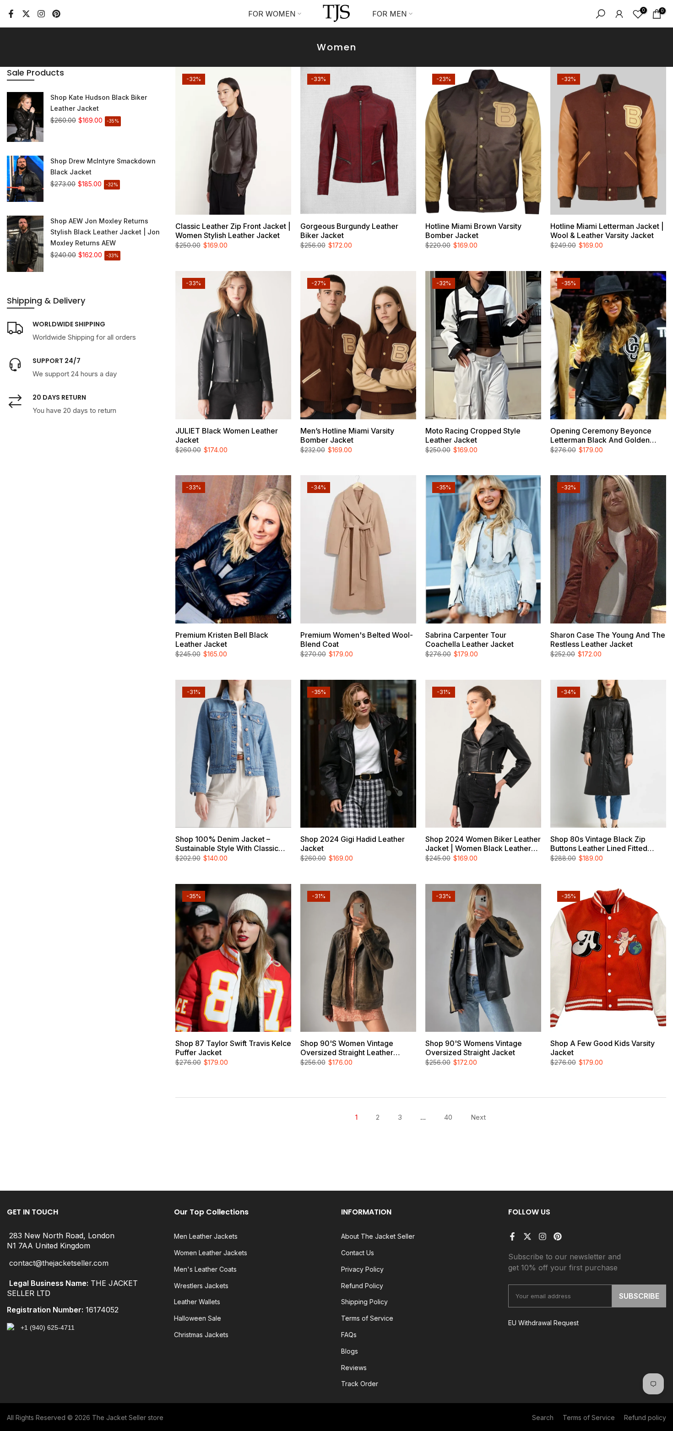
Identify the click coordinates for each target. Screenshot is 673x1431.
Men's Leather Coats (205, 1269)
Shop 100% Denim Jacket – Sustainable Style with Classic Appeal (226, 844)
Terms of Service (367, 1318)
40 (448, 1117)
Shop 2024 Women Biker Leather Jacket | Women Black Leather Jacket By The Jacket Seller (483, 844)
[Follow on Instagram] (41, 13)
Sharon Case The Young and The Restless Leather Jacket (607, 639)
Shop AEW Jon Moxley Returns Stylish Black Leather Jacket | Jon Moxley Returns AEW (105, 232)
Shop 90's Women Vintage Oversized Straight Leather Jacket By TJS (346, 1048)
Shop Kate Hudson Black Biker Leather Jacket (98, 102)
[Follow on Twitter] (26, 13)
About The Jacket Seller (378, 1236)
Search (543, 1417)
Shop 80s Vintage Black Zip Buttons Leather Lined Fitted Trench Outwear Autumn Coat (601, 844)
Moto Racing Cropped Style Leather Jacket (473, 435)
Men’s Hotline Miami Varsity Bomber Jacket (347, 435)
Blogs (349, 1351)
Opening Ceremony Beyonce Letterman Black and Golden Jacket (600, 435)
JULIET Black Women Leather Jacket (226, 435)
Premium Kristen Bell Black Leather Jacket (221, 639)
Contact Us (357, 1253)
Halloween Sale (197, 1318)
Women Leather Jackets (210, 1253)
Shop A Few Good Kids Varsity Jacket (602, 1048)
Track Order (359, 1384)
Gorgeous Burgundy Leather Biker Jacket (349, 231)
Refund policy (645, 1417)
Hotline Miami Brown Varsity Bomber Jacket (473, 231)
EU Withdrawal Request (543, 1323)
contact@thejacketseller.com (59, 1263)
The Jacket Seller (119, 1417)
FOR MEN (389, 13)
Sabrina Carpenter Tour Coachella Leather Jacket (469, 639)
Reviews (354, 1367)
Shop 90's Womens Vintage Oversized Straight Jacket (473, 1048)
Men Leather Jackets (206, 1236)
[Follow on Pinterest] (56, 13)
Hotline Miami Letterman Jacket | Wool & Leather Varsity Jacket (607, 231)
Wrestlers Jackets (201, 1286)
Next (478, 1117)
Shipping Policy (364, 1302)
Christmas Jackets (201, 1335)
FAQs (349, 1335)
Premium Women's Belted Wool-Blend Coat (356, 639)
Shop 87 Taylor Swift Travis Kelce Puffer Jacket (233, 1048)
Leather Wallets (197, 1302)
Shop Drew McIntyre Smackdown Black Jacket (103, 166)
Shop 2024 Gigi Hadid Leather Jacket (352, 844)
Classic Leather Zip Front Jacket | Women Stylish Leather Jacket (233, 231)
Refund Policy (362, 1286)
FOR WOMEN (272, 13)
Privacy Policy (362, 1269)
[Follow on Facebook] (11, 13)
